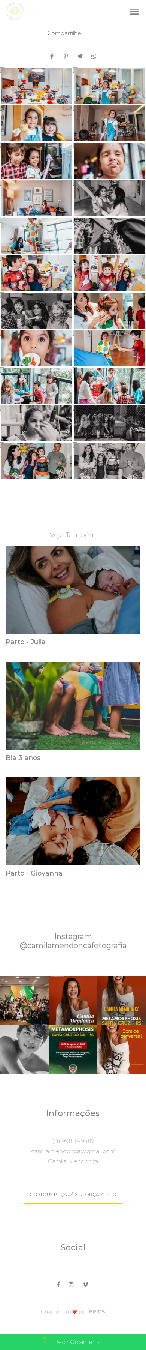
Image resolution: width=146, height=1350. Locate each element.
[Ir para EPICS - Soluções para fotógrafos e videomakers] (73, 1311)
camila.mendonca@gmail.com (73, 1151)
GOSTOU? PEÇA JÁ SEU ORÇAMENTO (73, 1194)
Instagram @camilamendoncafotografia (73, 941)
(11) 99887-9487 (73, 1140)
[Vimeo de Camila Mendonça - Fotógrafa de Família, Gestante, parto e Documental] (86, 1283)
